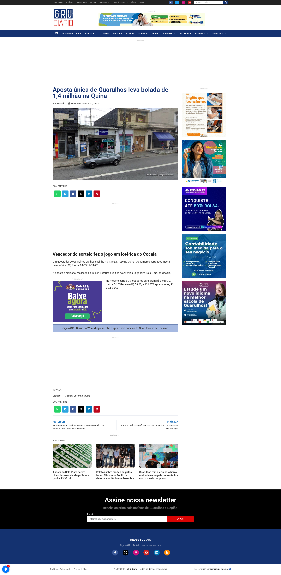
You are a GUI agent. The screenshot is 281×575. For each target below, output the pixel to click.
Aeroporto (91, 33)
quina (87, 395)
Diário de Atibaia (137, 2)
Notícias (69, 2)
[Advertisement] (140, 63)
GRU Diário (58, 2)
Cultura (117, 33)
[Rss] (167, 552)
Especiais (218, 33)
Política (143, 33)
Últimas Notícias (71, 33)
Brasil (155, 33)
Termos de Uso (80, 569)
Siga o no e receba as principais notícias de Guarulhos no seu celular (114, 328)
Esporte (167, 33)
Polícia (130, 33)
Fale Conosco (105, 2)
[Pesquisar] (225, 2)
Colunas (200, 33)
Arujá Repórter (121, 2)
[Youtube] (189, 2)
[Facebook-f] (171, 2)
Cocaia (69, 395)
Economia (185, 33)
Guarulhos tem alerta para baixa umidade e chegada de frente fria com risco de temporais (158, 475)
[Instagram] (183, 2)
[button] (57, 193)
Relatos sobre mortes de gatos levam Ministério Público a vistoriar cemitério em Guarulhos (115, 475)
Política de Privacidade (60, 569)
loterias (78, 395)
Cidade (105, 33)
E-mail (90, 514)
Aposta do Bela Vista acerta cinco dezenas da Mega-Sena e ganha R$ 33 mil (71, 475)
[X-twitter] (177, 2)
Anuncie (93, 2)
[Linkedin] (157, 552)
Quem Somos (81, 2)
